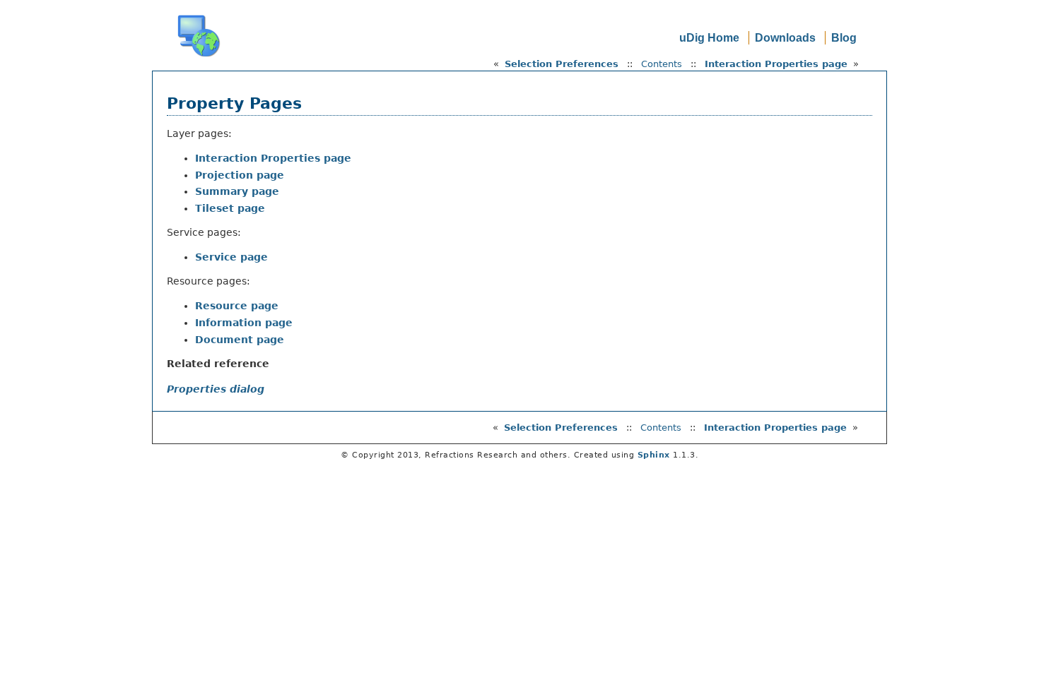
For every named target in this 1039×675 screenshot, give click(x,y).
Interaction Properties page (776, 64)
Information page (244, 322)
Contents (661, 64)
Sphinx (654, 455)
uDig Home (709, 38)
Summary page (237, 191)
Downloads (785, 38)
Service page (231, 257)
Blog (844, 38)
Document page (239, 339)
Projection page (239, 175)
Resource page (236, 305)
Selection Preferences (561, 64)
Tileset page (230, 208)
